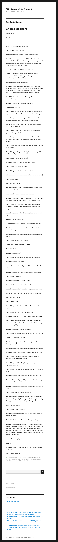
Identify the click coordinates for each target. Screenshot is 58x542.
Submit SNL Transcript (13, 501)
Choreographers (16, 28)
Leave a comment (32, 460)
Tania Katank (23, 460)
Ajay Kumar (11, 457)
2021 (24, 457)
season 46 (17, 460)
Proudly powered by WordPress (26, 537)
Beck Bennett (29, 457)
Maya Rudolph (37, 459)
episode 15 (14, 459)
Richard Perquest (10, 460)
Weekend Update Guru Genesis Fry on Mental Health (23, 525)
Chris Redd (8, 459)
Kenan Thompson (21, 459)
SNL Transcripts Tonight (19, 9)
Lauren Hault (29, 459)
